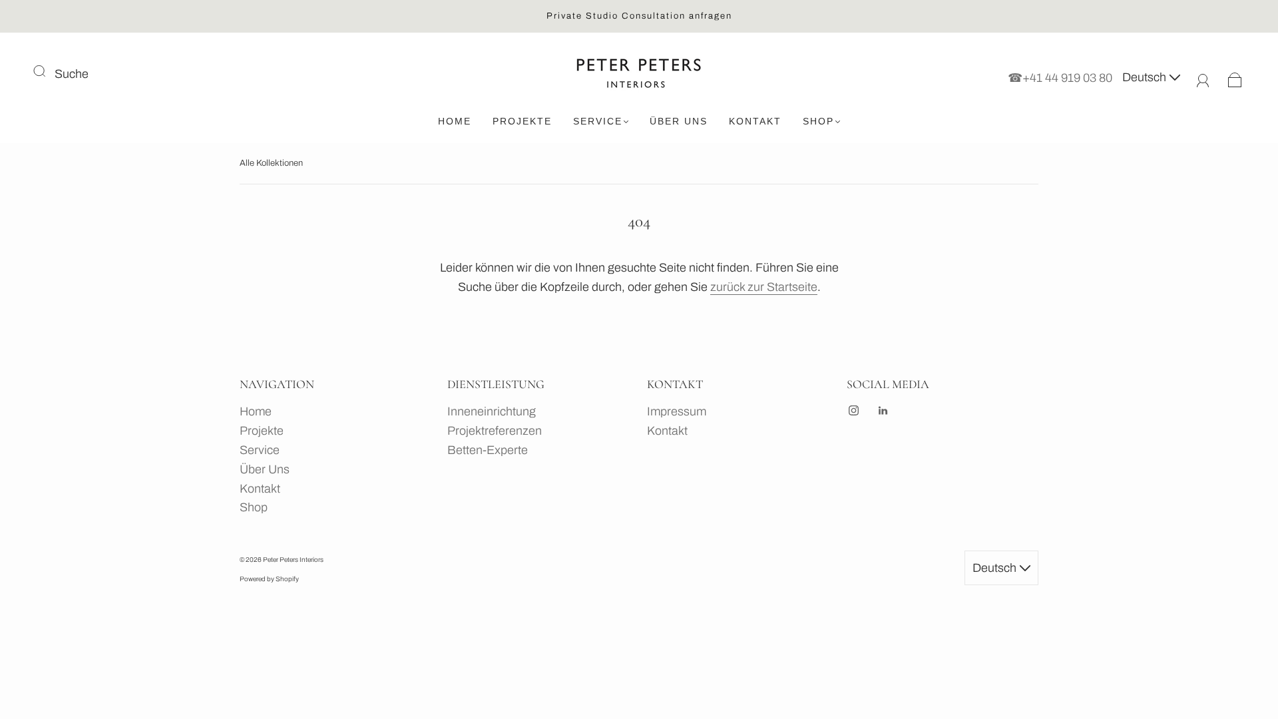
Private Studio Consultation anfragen (639, 16)
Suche (72, 74)
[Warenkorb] (1235, 77)
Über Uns (679, 121)
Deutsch (1145, 77)
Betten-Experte (487, 450)
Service (597, 121)
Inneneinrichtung (491, 411)
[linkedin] (882, 410)
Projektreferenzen (494, 430)
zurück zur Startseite (763, 287)
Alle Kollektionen (271, 163)
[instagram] (853, 410)
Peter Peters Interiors (293, 559)
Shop (818, 121)
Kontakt (755, 121)
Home (454, 121)
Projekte (522, 121)
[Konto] (1203, 77)
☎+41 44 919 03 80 (1060, 77)
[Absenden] (48, 71)
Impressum (676, 411)
